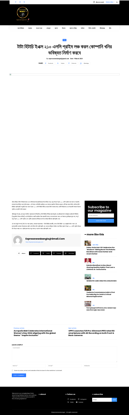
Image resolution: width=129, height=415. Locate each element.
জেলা (93, 305)
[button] (117, 2)
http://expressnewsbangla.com (34, 242)
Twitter (72, 402)
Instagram (83, 399)
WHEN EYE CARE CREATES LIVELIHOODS (102, 281)
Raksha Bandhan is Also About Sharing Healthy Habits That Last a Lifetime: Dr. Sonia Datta (101, 267)
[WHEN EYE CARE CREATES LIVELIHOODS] (88, 276)
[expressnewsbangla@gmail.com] (19, 240)
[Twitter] (24, 2)
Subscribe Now (101, 221)
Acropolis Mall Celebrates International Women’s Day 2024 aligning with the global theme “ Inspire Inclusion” (35, 333)
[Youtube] (76, 402)
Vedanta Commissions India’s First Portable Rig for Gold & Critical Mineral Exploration (101, 294)
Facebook (73, 399)
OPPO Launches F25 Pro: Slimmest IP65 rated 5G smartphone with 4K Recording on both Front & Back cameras (91, 333)
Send (114, 400)
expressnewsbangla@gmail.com (59, 59)
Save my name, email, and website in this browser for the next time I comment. (38, 370)
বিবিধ (64, 40)
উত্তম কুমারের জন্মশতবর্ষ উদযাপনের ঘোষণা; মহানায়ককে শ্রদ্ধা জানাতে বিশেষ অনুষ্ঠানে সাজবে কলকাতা (101, 309)
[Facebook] (15, 2)
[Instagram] (20, 2)
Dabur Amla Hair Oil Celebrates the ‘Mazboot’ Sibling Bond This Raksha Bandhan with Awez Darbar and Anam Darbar (101, 250)
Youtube (80, 402)
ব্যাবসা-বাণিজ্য (95, 244)
